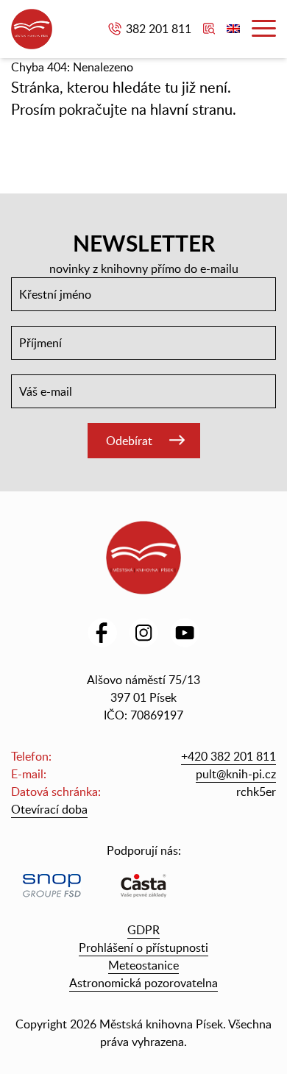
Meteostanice (143, 965)
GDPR (143, 930)
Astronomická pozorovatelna (143, 983)
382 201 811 (158, 29)
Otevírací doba (49, 809)
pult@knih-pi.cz (236, 774)
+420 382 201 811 (228, 756)
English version (233, 29)
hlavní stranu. (193, 109)
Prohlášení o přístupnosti (143, 947)
